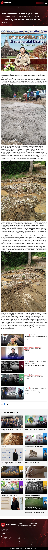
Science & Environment (23, 525)
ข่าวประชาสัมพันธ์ (5, 11)
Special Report (38, 348)
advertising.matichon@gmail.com (10, 538)
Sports (30, 529)
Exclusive (26, 361)
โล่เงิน (38, 335)
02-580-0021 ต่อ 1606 (7, 537)
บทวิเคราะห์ (27, 363)
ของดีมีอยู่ (37, 361)
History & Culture (32, 525)
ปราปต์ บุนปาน (33, 363)
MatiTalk (32, 348)
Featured (27, 335)
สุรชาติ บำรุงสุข (39, 375)
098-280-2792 (5, 536)
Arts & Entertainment (33, 523)
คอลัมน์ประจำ (32, 335)
